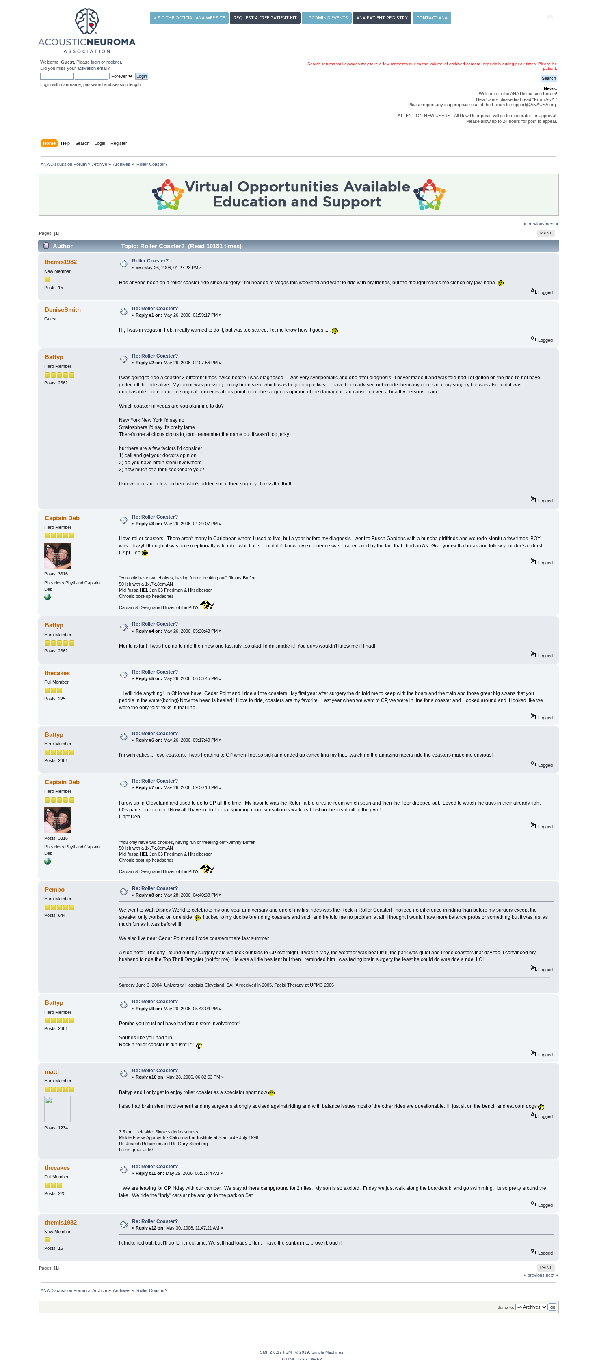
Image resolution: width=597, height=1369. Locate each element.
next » (552, 223)
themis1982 (61, 261)
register (113, 62)
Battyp (54, 357)
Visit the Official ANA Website (189, 18)
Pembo (55, 889)
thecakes (57, 672)
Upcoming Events (326, 18)
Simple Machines (327, 1352)
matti (52, 1071)
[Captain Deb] (47, 598)
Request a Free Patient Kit (265, 18)
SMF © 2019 (297, 1352)
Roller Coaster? (150, 261)
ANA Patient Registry (382, 18)
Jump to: (506, 1307)
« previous (534, 223)
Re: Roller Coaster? (155, 308)
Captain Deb (62, 518)
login (95, 62)
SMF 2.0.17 (271, 1352)
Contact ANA (432, 18)
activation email (92, 68)
